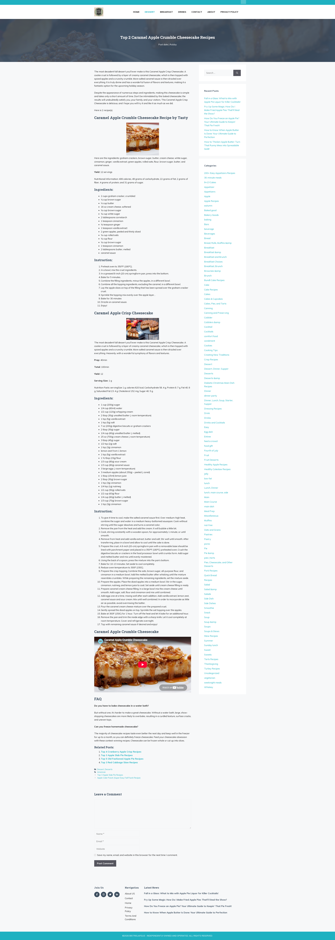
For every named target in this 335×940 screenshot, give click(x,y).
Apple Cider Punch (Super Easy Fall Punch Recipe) (119, 778)
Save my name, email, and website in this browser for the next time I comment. (137, 855)
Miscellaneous (211, 515)
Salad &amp (210, 589)
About (211, 12)
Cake (206, 285)
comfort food (211, 336)
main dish (209, 506)
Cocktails (208, 331)
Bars (206, 224)
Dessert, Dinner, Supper (216, 368)
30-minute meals (213, 177)
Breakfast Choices (213, 261)
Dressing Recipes (213, 408)
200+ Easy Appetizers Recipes (219, 173)
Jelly (206, 473)
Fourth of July (211, 450)
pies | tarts (209, 557)
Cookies (208, 345)
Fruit (206, 455)
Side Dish (209, 598)
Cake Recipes (211, 289)
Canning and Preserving (216, 312)
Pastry (207, 539)
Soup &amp (210, 622)
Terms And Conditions (130, 917)
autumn (208, 205)
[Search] (237, 73)
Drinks (182, 12)
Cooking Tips (211, 350)
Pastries (208, 534)
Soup (207, 617)
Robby (173, 44)
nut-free (208, 525)
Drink (207, 413)
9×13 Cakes (210, 182)
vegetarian (209, 677)
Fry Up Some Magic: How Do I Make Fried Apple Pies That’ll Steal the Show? (221, 110)
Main (206, 497)
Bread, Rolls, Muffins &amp (218, 243)
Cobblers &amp (212, 322)
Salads (207, 594)
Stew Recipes (211, 636)
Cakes (207, 294)
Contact (196, 12)
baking (207, 219)
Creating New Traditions (216, 354)
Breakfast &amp (212, 252)
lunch (207, 483)
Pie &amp (209, 553)
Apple (207, 196)
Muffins (208, 520)
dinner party (210, 395)
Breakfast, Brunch (213, 266)
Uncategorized (211, 673)
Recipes (208, 580)
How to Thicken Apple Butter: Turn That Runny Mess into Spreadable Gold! (222, 145)
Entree (207, 436)
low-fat (208, 478)
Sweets (208, 654)
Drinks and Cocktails (214, 422)
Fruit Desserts (211, 459)
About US (130, 893)
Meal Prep (209, 511)
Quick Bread (210, 575)
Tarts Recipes (211, 659)
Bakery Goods (211, 215)
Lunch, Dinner (211, 487)
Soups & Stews (211, 631)
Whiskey (208, 687)
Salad (207, 584)
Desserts (108, 769)
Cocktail (208, 326)
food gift (208, 445)
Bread (207, 238)
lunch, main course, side (216, 492)
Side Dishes (210, 603)
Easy (206, 427)
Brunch (208, 275)
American (101, 772)
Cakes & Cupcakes (213, 298)
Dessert (150, 12)
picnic (207, 543)
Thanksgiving (211, 664)
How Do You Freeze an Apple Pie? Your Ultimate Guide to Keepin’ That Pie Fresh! (221, 122)
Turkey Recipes (212, 668)
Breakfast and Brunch (215, 257)
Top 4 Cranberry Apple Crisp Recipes (121, 751)
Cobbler (208, 317)
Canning (208, 308)
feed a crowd (210, 441)
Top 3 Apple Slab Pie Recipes (117, 755)
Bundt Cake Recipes (214, 280)
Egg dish (208, 431)
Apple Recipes (211, 201)
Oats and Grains (212, 529)
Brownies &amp (212, 271)
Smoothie (209, 608)
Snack (207, 612)
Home (136, 12)
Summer (208, 640)
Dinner (207, 391)
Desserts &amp (212, 378)
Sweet (207, 650)
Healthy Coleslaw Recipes (217, 469)
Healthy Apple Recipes (215, 464)
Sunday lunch (211, 645)
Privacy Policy (229, 12)
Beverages (209, 233)
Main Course (210, 501)
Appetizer (209, 187)
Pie (205, 548)
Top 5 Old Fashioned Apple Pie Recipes (122, 758)
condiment (209, 340)
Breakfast (166, 12)
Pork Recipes (210, 570)
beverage (209, 229)
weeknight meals (213, 682)
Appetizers (209, 191)
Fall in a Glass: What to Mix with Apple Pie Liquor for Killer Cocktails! (181, 893)
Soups (207, 626)
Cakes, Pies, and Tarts (215, 303)
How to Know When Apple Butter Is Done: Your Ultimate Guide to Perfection (221, 133)
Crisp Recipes (211, 359)
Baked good (210, 210)
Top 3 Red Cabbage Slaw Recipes (119, 762)
